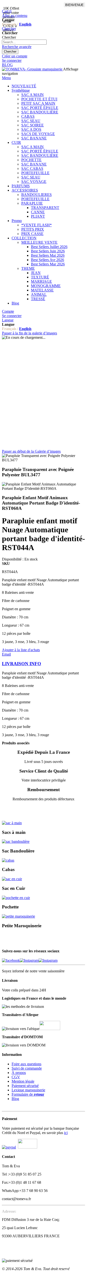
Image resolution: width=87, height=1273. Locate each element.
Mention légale (23, 1081)
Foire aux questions (26, 1064)
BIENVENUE (74, 5)
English (25, 24)
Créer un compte (14, 56)
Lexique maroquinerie (28, 1090)
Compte (8, 311)
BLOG (7, 65)
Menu (6, 78)
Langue (8, 320)
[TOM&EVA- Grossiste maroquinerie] (32, 69)
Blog (15, 1099)
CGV (16, 1077)
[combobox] (24, 42)
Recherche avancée (16, 47)
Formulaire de (28, 1094)
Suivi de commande (27, 1068)
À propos (19, 1073)
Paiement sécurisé (25, 1086)
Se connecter (12, 60)
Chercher (9, 29)
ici (66, 1133)
